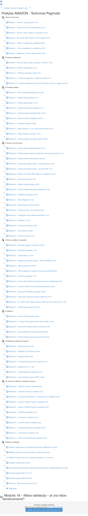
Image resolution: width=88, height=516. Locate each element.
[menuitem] (1, 5)
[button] (1, 2)
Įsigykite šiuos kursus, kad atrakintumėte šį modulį (44, 510)
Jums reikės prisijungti (55, 507)
